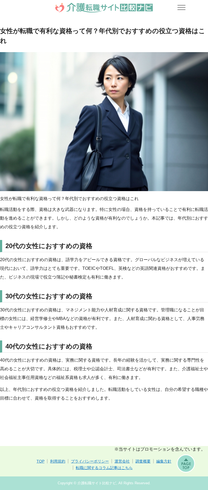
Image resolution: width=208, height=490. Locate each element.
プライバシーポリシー (90, 461)
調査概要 (143, 461)
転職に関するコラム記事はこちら (104, 468)
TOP (40, 461)
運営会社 (122, 461)
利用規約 (57, 461)
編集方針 (163, 461)
